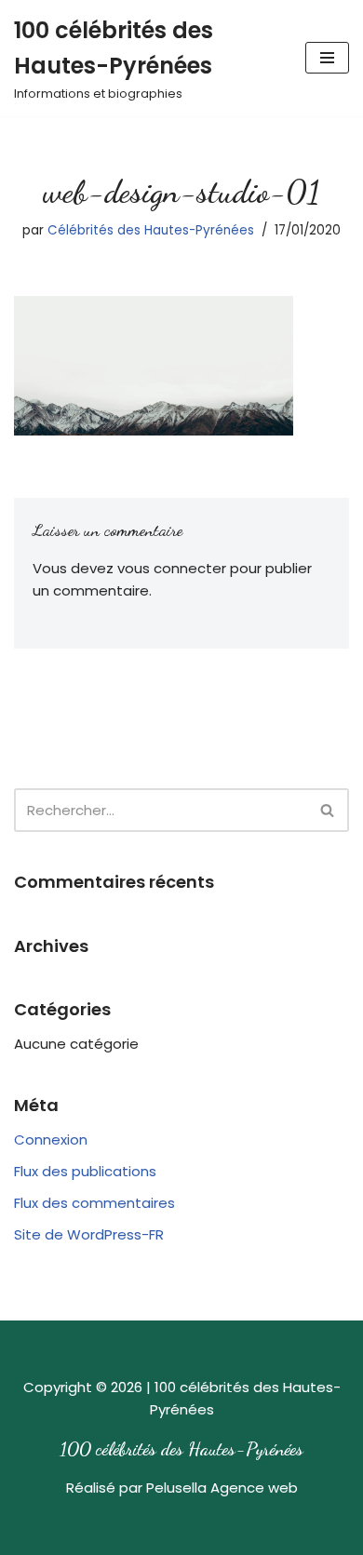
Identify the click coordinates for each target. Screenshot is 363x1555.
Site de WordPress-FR (89, 1234)
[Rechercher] (328, 810)
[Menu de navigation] (327, 58)
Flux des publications (85, 1171)
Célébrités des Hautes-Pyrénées (150, 230)
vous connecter (171, 568)
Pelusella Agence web (222, 1487)
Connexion (50, 1139)
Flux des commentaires (94, 1203)
